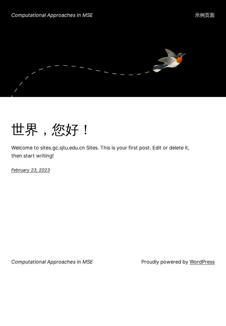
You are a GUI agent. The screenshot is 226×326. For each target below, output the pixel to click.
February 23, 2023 (30, 170)
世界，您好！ (51, 130)
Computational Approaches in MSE (52, 15)
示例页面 (205, 15)
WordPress (202, 262)
